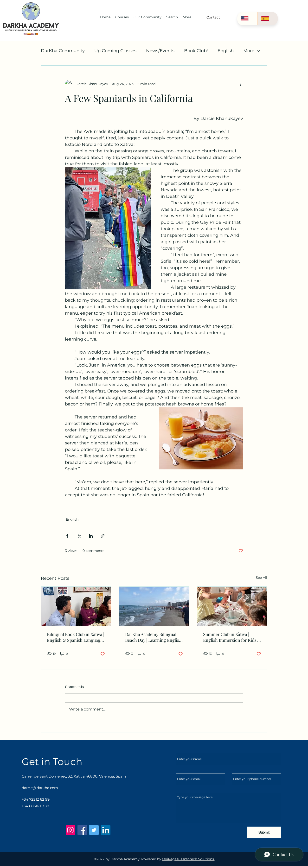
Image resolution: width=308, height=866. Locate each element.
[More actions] (240, 84)
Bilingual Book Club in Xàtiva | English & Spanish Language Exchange (75, 637)
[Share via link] (102, 536)
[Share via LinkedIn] (91, 536)
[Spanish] (267, 18)
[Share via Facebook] (67, 536)
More (248, 50)
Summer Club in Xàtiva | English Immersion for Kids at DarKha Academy (232, 637)
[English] (247, 18)
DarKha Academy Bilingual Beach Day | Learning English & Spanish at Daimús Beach (153, 637)
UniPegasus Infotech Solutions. (188, 859)
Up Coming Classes (115, 50)
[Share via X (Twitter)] (79, 536)
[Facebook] (82, 830)
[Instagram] (70, 830)
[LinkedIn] (105, 830)
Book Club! (196, 50)
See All (261, 577)
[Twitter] (94, 830)
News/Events (160, 50)
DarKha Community (63, 50)
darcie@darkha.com (40, 787)
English (226, 50)
